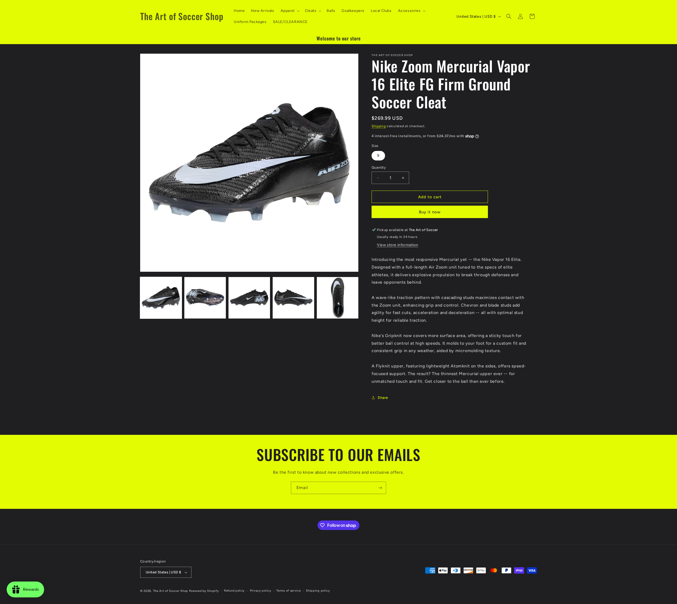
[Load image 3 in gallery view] (249, 298)
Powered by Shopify (204, 591)
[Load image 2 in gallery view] (205, 298)
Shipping (379, 126)
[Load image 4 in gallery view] (293, 298)
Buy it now (430, 212)
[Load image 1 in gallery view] (161, 298)
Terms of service (288, 590)
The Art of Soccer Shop (170, 591)
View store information (397, 245)
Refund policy (234, 590)
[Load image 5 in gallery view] (337, 298)
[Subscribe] (380, 488)
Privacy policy (260, 590)
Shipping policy (318, 590)
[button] (289, 10)
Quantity (379, 167)
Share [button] (383, 397)
